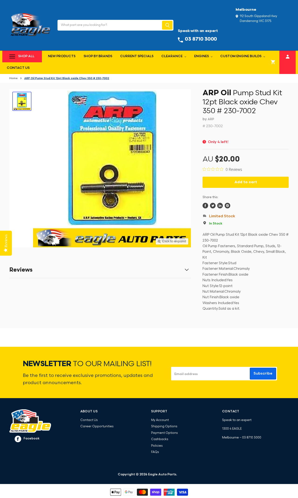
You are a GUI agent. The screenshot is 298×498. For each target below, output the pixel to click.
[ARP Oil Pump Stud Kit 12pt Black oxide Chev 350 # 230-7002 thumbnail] (22, 101)
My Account (160, 420)
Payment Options (164, 433)
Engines (202, 56)
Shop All (26, 56)
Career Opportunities (96, 426)
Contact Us (18, 68)
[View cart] (273, 62)
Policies (157, 445)
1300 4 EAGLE (232, 428)
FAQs (155, 452)
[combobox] (109, 25)
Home (13, 78)
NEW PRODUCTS (61, 56)
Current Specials (136, 56)
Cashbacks (159, 439)
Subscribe (263, 373)
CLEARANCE (172, 56)
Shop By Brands (98, 56)
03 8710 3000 (251, 437)
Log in (287, 56)
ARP (211, 119)
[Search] (167, 25)
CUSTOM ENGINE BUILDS (241, 56)
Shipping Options (164, 426)
